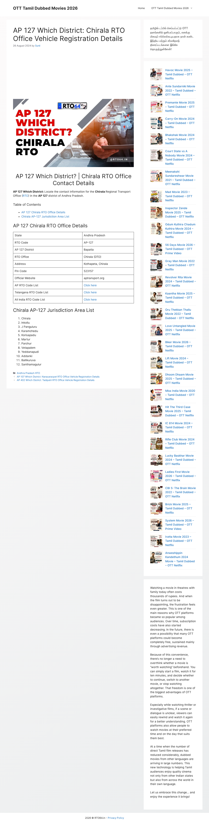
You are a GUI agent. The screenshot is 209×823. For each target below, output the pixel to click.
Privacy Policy (116, 817)
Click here (90, 285)
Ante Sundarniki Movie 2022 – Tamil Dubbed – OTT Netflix (180, 90)
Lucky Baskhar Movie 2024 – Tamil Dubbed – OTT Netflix (180, 460)
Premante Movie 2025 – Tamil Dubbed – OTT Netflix (180, 107)
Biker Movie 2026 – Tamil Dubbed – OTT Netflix (178, 346)
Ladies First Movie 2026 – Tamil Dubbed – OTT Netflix (180, 476)
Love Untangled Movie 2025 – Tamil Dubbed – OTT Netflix (180, 330)
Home (141, 8)
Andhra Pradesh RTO (28, 373)
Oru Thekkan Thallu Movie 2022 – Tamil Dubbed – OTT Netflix (179, 314)
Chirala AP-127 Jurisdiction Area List (45, 216)
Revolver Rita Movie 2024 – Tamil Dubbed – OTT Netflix (180, 281)
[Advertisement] (73, 70)
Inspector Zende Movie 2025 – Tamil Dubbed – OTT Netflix (179, 212)
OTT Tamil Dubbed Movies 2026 (45, 8)
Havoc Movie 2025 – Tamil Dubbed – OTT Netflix (179, 74)
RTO (25, 195)
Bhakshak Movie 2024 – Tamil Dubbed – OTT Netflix (180, 139)
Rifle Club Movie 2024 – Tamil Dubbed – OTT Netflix (180, 443)
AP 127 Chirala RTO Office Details (43, 212)
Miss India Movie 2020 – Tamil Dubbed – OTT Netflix (180, 395)
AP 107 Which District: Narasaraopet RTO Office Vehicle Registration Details (58, 376)
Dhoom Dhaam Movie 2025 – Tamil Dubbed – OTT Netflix (180, 379)
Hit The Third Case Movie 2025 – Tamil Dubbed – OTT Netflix (179, 411)
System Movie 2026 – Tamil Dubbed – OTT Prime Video (179, 524)
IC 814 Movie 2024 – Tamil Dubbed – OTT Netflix (179, 427)
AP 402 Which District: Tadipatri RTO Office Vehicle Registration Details (56, 380)
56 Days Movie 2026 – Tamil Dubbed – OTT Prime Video (180, 249)
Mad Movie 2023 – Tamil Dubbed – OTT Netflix (178, 196)
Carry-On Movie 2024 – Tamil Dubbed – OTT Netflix (180, 123)
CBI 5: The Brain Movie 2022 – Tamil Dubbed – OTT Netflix (180, 492)
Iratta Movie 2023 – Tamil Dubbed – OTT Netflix (178, 541)
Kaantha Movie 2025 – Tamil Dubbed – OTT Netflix (180, 297)
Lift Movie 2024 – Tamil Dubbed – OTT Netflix (178, 362)
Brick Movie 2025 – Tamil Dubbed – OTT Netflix (178, 508)
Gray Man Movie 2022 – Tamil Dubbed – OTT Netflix (180, 265)
